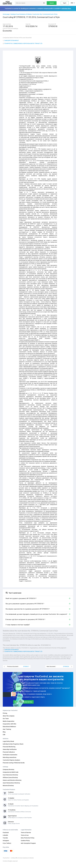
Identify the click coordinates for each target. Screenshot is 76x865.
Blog (4, 732)
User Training (7, 729)
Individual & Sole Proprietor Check (13, 744)
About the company (8, 716)
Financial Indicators (9, 752)
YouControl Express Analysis (11, 760)
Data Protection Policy (27, 838)
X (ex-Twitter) (7, 843)
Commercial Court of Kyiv (50, 14)
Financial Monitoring (9, 746)
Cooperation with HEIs (9, 724)
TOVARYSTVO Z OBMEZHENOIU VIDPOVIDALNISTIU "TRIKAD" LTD (23, 43)
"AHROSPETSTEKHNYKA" (11, 40)
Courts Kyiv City (37, 14)
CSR (4, 734)
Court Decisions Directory (10, 775)
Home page (6, 14)
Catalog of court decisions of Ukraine (21, 14)
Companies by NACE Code (10, 772)
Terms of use (25, 835)
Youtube (5, 838)
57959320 (66, 666)
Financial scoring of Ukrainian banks (14, 762)
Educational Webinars (9, 726)
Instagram (6, 840)
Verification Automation (10, 754)
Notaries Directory (8, 785)
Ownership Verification (10, 749)
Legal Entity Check (8, 741)
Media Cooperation (8, 721)
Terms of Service (26, 832)
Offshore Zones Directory (10, 777)
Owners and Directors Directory (12, 780)
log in (64, 3)
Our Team (6, 718)
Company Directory (8, 769)
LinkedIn (5, 835)
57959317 (26, 666)
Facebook (6, 832)
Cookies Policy (25, 840)
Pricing (5, 713)
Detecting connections (9, 757)
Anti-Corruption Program (28, 843)
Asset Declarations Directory (11, 783)
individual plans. (66, 8)
